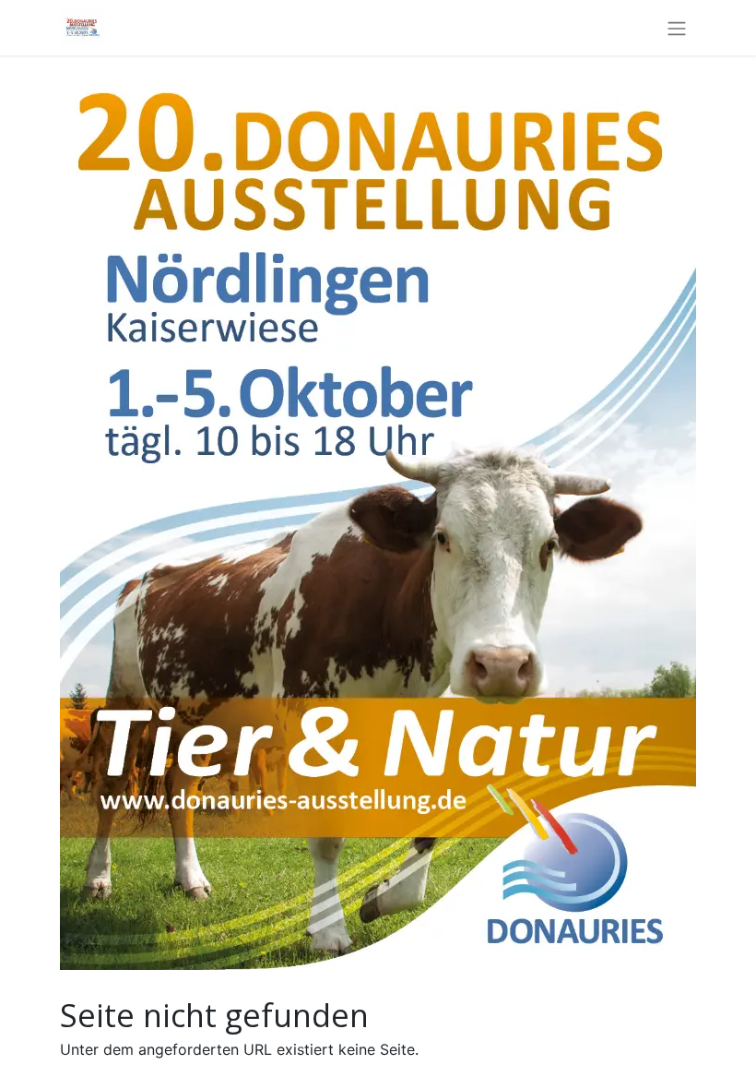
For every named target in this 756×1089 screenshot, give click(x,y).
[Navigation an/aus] (676, 27)
